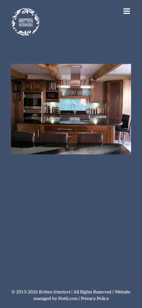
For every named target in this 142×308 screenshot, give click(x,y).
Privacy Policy (95, 298)
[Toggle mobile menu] (127, 11)
